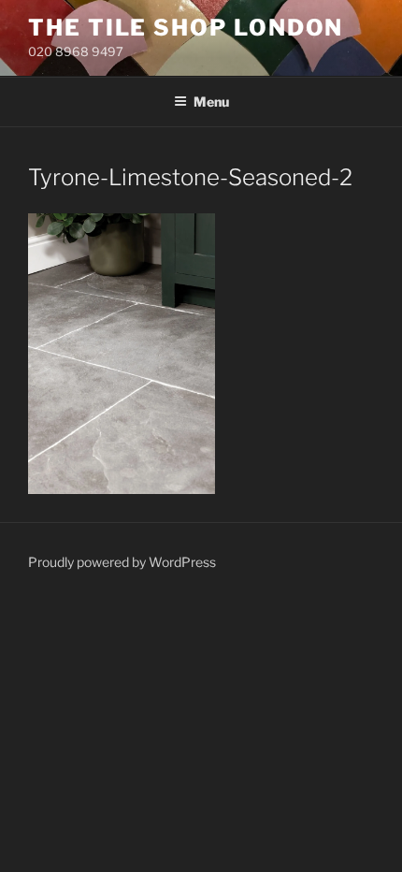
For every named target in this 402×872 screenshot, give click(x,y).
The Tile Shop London (185, 27)
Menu (211, 101)
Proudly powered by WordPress (122, 562)
